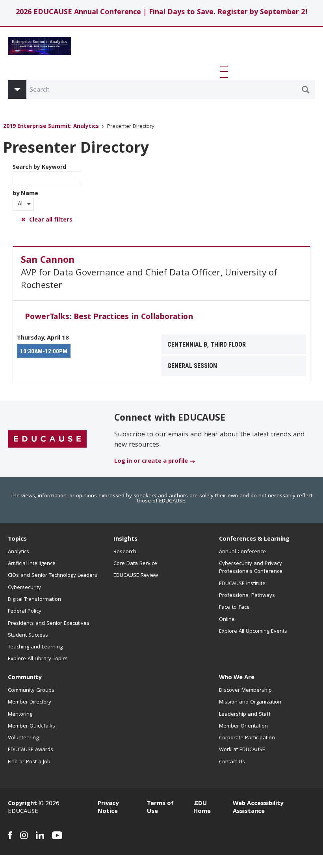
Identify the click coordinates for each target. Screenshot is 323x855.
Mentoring (20, 714)
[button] (225, 71)
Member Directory (29, 702)
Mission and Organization (250, 702)
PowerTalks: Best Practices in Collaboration (109, 317)
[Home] (39, 46)
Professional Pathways (247, 595)
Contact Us (232, 762)
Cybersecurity (24, 588)
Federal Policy (24, 611)
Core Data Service (135, 564)
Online (227, 619)
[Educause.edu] (47, 439)
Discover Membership (245, 690)
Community (24, 678)
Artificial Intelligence (32, 564)
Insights (125, 539)
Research (124, 552)
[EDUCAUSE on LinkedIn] (40, 835)
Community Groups (31, 690)
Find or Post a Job (29, 762)
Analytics (18, 552)
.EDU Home (202, 808)
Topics (17, 539)
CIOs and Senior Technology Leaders (52, 575)
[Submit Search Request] (305, 89)
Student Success (28, 635)
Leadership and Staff (245, 714)
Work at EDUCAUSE (242, 750)
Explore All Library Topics (38, 659)
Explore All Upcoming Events (253, 631)
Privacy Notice (108, 808)
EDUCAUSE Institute (242, 584)
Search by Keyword (39, 167)
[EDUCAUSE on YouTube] (57, 835)
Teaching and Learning (35, 647)
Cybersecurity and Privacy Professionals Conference (250, 568)
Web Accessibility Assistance (258, 808)
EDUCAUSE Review (135, 575)
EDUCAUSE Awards (30, 750)
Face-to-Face (234, 607)
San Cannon (47, 261)
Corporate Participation (247, 738)
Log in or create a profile (151, 461)
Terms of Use (160, 808)
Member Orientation (243, 726)
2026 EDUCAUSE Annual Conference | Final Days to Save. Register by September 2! (162, 13)
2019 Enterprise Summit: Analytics (51, 126)
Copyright (22, 804)
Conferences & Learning (254, 539)
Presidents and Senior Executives (48, 623)
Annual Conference (242, 552)
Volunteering (23, 738)
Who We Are (236, 678)
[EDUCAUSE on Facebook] (10, 835)
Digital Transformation (34, 599)
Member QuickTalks (31, 726)
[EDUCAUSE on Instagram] (24, 835)
